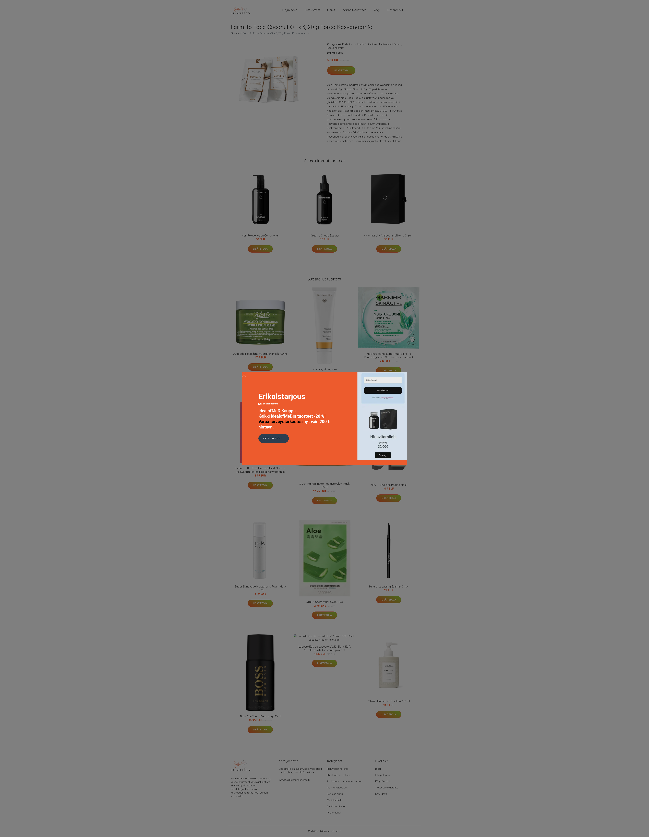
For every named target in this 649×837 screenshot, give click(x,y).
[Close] (244, 374)
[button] (273, 438)
